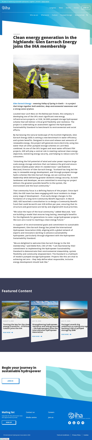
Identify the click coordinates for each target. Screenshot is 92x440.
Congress (52, 8)
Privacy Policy (76, 435)
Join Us (86, 8)
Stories (76, 8)
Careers (51, 412)
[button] (34, 15)
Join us (50, 417)
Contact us (30, 412)
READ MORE (45, 1)
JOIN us (10, 381)
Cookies (86, 435)
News (61, 8)
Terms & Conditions (63, 435)
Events (68, 8)
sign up (9, 422)
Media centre (31, 417)
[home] (6, 7)
